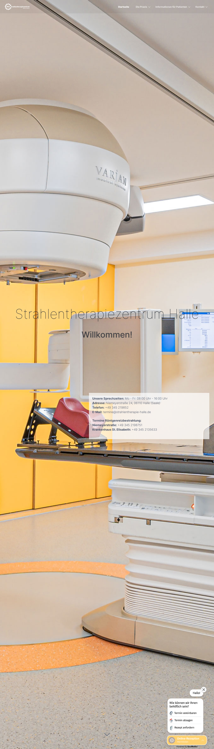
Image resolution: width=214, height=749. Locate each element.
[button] (185, 711)
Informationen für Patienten (171, 6)
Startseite (123, 6)
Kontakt (199, 6)
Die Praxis (141, 6)
